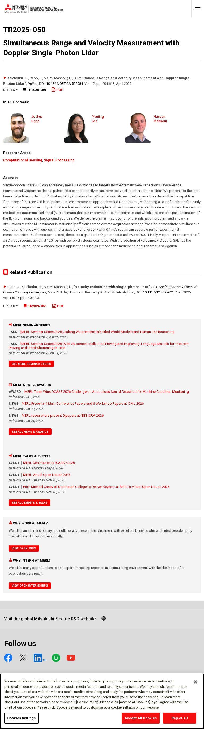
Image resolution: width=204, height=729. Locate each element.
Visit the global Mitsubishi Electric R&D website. (50, 618)
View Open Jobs (24, 548)
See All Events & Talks (30, 502)
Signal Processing (59, 160)
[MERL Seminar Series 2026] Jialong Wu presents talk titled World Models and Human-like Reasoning (97, 332)
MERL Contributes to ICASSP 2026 (49, 463)
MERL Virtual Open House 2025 (46, 475)
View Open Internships (30, 585)
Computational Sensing (22, 160)
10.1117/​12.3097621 (158, 292)
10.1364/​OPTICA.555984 (64, 84)
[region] (102, 701)
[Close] (195, 682)
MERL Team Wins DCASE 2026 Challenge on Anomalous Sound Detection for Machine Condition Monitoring (106, 392)
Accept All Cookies (141, 718)
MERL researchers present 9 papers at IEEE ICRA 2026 (63, 416)
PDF (59, 90)
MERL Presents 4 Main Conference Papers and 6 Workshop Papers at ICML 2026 (83, 404)
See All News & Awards (30, 431)
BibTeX (9, 90)
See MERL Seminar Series (31, 364)
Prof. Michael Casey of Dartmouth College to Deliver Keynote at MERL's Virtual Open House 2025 (96, 487)
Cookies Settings (21, 718)
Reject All (180, 718)
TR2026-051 (37, 306)
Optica (32, 84)
